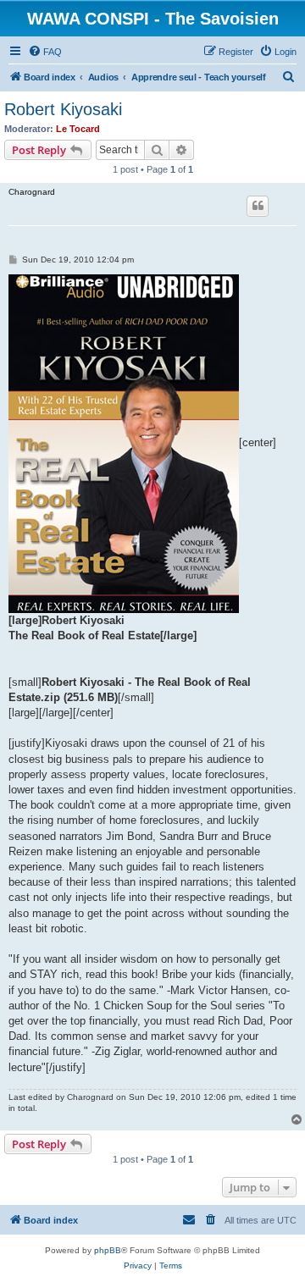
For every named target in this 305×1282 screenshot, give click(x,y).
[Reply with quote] (258, 206)
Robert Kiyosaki (63, 109)
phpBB (107, 1250)
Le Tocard (78, 129)
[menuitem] (45, 51)
